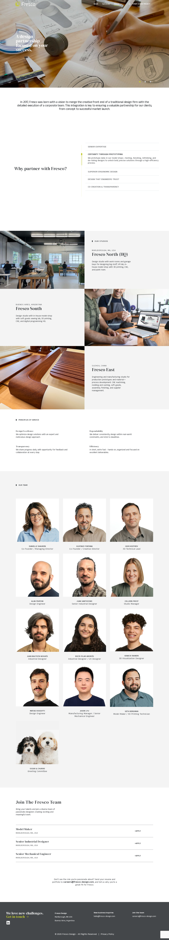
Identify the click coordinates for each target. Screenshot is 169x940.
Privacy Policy (107, 934)
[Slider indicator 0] (140, 81)
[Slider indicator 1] (145, 81)
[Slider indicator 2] (150, 81)
